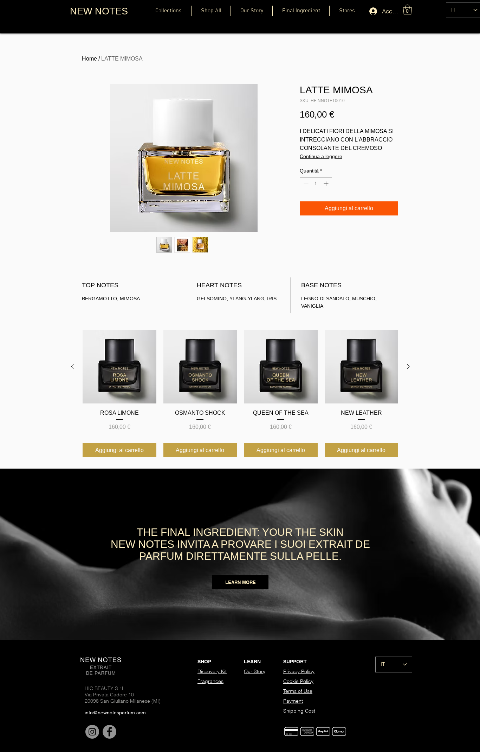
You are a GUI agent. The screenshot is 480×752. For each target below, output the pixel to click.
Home (89, 59)
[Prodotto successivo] (408, 366)
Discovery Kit (212, 671)
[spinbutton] (316, 183)
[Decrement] (305, 183)
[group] (240, 394)
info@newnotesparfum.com (115, 712)
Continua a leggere (321, 156)
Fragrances (210, 681)
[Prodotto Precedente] (72, 366)
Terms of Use (297, 691)
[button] (407, 10)
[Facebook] (109, 732)
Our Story (254, 671)
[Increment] (326, 183)
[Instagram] (92, 732)
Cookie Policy (298, 681)
